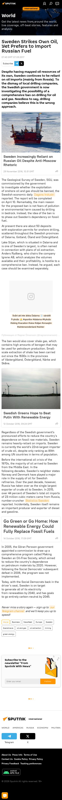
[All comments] (5, 795)
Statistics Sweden (37, 500)
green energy (8, 634)
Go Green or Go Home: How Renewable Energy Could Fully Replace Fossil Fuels (30, 526)
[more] (57, 171)
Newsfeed (28, 622)
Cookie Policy (21, 759)
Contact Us (7, 759)
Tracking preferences (30, 763)
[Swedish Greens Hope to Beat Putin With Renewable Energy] (31, 388)
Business (16, 622)
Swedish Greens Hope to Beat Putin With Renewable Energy (27, 415)
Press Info (17, 754)
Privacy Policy (36, 759)
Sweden (49, 622)
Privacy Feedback (10, 763)
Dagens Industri (44, 194)
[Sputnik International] (9, 4)
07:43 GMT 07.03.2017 (13, 57)
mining (48, 628)
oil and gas (21, 628)
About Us (6, 754)
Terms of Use (30, 754)
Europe (39, 622)
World (5, 622)
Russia (30, 727)
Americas (18, 727)
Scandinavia (8, 628)
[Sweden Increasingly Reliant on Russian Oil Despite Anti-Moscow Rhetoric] (31, 132)
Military (56, 727)
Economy (42, 727)
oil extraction (35, 628)
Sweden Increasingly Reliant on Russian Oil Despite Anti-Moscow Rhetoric (29, 160)
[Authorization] (44, 3)
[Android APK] (11, 772)
